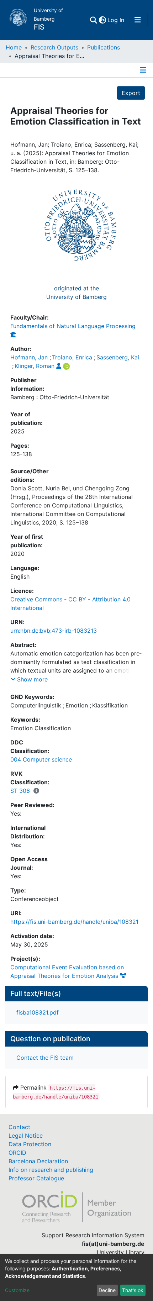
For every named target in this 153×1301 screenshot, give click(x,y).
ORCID (17, 1152)
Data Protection (30, 1144)
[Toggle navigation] (138, 20)
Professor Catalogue (36, 1178)
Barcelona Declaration (38, 1161)
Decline (107, 1290)
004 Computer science (41, 759)
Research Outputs (54, 47)
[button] (102, 20)
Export (131, 92)
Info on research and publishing (51, 1169)
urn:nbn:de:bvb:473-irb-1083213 (53, 630)
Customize (17, 1290)
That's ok (132, 1290)
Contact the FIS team (45, 1057)
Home (14, 47)
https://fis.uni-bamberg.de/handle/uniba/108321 (74, 921)
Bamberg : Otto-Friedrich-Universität (59, 397)
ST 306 (20, 790)
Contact (19, 1127)
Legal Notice (26, 1135)
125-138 (21, 454)
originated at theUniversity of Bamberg (76, 292)
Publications (103, 47)
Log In (116, 19)
